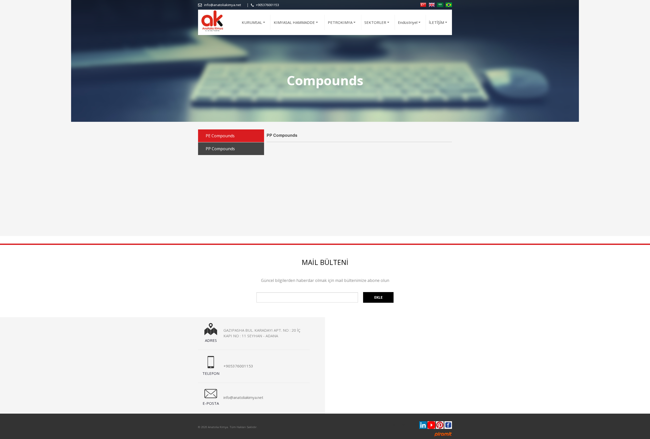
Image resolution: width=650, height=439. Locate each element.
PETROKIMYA (342, 24)
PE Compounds (220, 136)
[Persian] (449, 4)
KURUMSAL (254, 24)
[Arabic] (440, 4)
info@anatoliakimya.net (222, 5)
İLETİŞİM (439, 24)
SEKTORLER (377, 24)
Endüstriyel (410, 24)
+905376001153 (267, 5)
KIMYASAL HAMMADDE (296, 24)
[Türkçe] (423, 4)
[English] (432, 4)
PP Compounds (220, 148)
